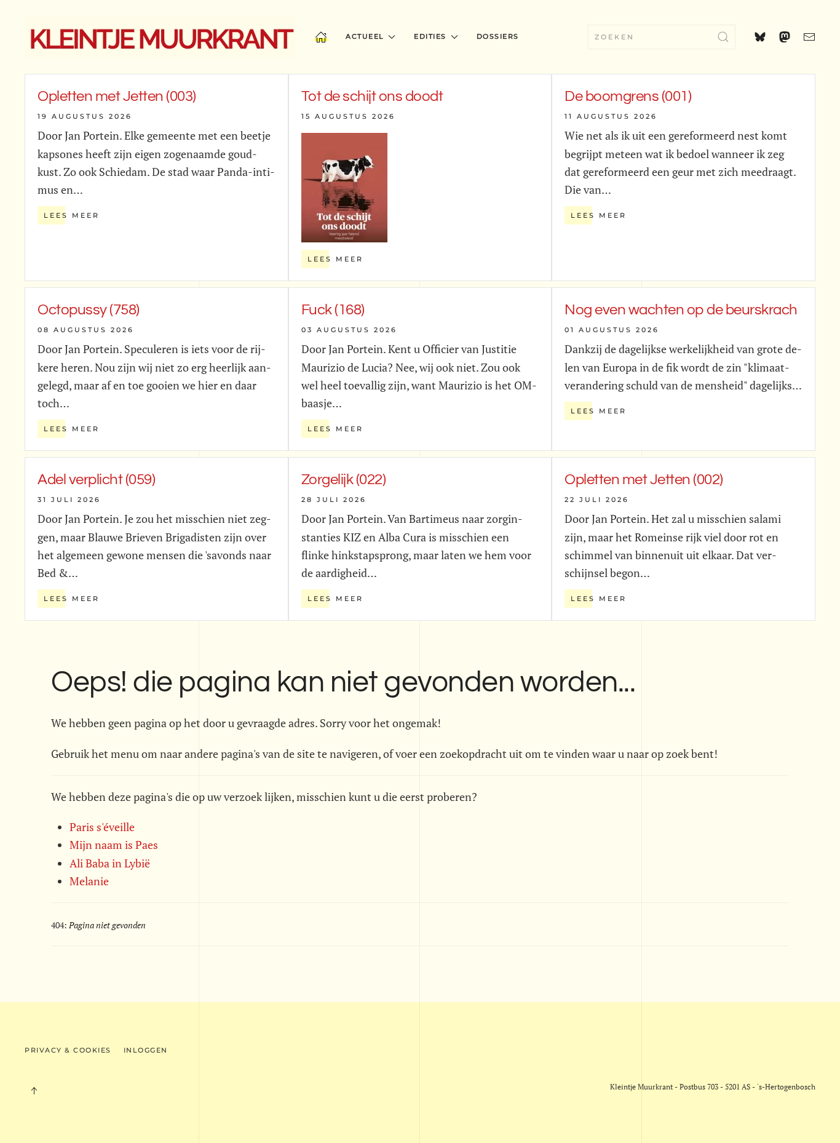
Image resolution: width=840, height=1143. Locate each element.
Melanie (89, 881)
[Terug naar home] (160, 37)
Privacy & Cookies (68, 1050)
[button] (34, 1090)
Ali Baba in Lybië (109, 863)
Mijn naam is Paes (113, 844)
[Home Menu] (321, 37)
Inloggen (146, 1050)
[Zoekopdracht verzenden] (723, 37)
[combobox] (661, 37)
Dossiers (498, 36)
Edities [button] (430, 36)
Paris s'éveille (102, 826)
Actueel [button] (365, 36)
